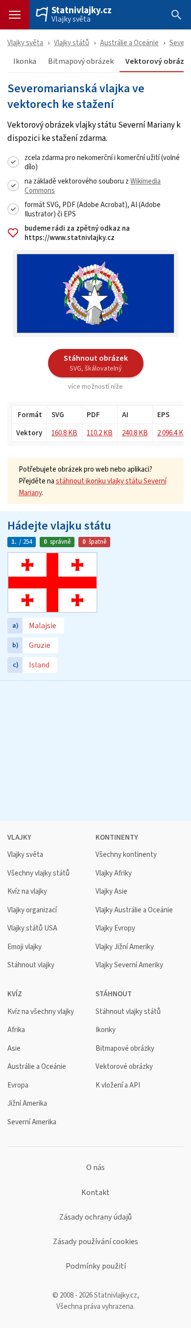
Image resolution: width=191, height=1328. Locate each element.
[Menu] (14, 14)
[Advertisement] (95, 749)
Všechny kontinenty (126, 854)
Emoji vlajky (24, 947)
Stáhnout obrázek (96, 362)
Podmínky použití (96, 1266)
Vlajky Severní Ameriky (129, 965)
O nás (95, 1167)
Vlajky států (71, 42)
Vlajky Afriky (114, 873)
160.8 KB (64, 432)
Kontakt (95, 1192)
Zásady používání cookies (95, 1242)
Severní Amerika (31, 1122)
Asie (14, 1048)
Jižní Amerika (27, 1103)
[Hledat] (176, 14)
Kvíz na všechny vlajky (40, 1011)
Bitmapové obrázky (125, 1048)
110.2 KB (100, 432)
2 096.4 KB (172, 432)
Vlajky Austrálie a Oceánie (134, 910)
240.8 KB (135, 432)
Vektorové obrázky (124, 1066)
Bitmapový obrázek (81, 61)
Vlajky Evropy (115, 928)
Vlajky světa (71, 19)
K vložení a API (118, 1085)
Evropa (17, 1085)
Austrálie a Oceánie (129, 42)
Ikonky (106, 1030)
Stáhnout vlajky (30, 965)
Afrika (16, 1030)
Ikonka (24, 61)
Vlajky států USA (32, 928)
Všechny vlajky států (38, 873)
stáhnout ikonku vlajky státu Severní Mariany (93, 486)
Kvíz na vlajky (27, 891)
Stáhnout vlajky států (128, 1011)
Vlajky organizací (32, 910)
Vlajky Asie (111, 891)
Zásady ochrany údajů (95, 1217)
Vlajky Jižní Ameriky (125, 947)
